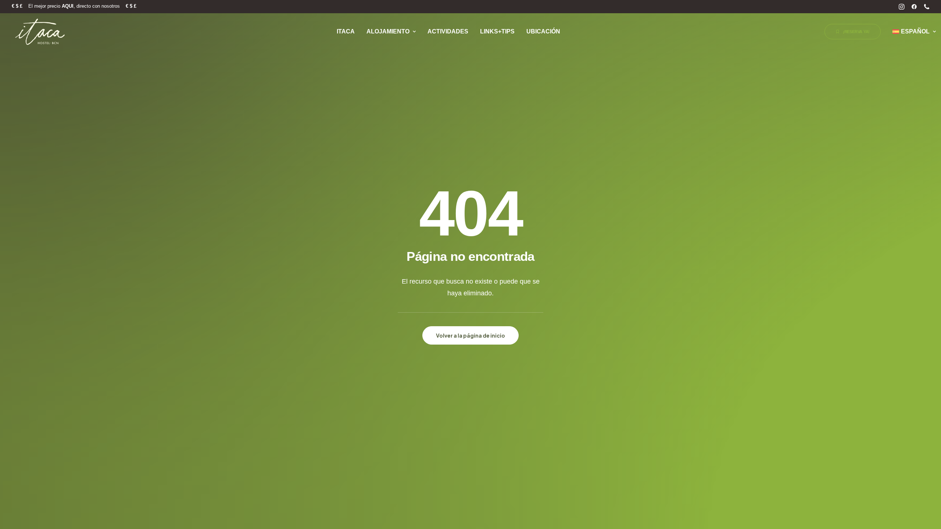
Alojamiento (387, 31)
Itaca (346, 31)
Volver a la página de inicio (470, 335)
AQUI (68, 6)
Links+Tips (497, 31)
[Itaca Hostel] (40, 31)
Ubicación (543, 31)
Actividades (447, 31)
